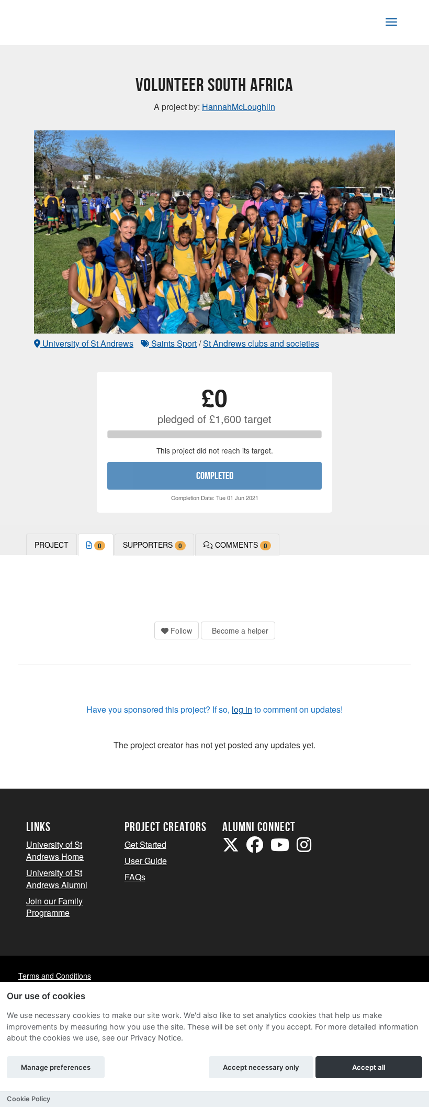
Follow (180, 630)
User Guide (146, 861)
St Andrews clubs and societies (261, 343)
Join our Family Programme (54, 907)
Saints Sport (173, 343)
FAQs (135, 877)
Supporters (152, 544)
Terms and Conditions (54, 975)
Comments (240, 544)
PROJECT (52, 544)
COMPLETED (214, 475)
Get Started (145, 844)
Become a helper (239, 630)
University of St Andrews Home (55, 850)
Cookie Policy (28, 1099)
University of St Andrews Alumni (56, 879)
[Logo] (61, 24)
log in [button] (242, 709)
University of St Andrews (86, 343)
